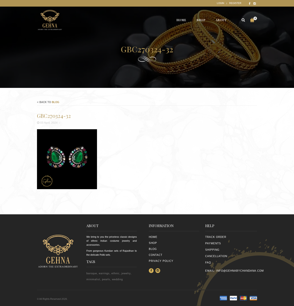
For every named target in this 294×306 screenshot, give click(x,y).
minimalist (93, 279)
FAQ (208, 262)
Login (220, 3)
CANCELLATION (216, 256)
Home (153, 236)
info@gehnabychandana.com (240, 270)
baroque (91, 273)
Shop (153, 242)
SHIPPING (212, 249)
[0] (252, 20)
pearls (106, 279)
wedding (117, 279)
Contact (155, 254)
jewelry (126, 273)
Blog (55, 102)
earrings (104, 273)
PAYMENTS (213, 243)
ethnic (115, 273)
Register (235, 3)
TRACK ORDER (215, 236)
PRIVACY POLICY (161, 260)
